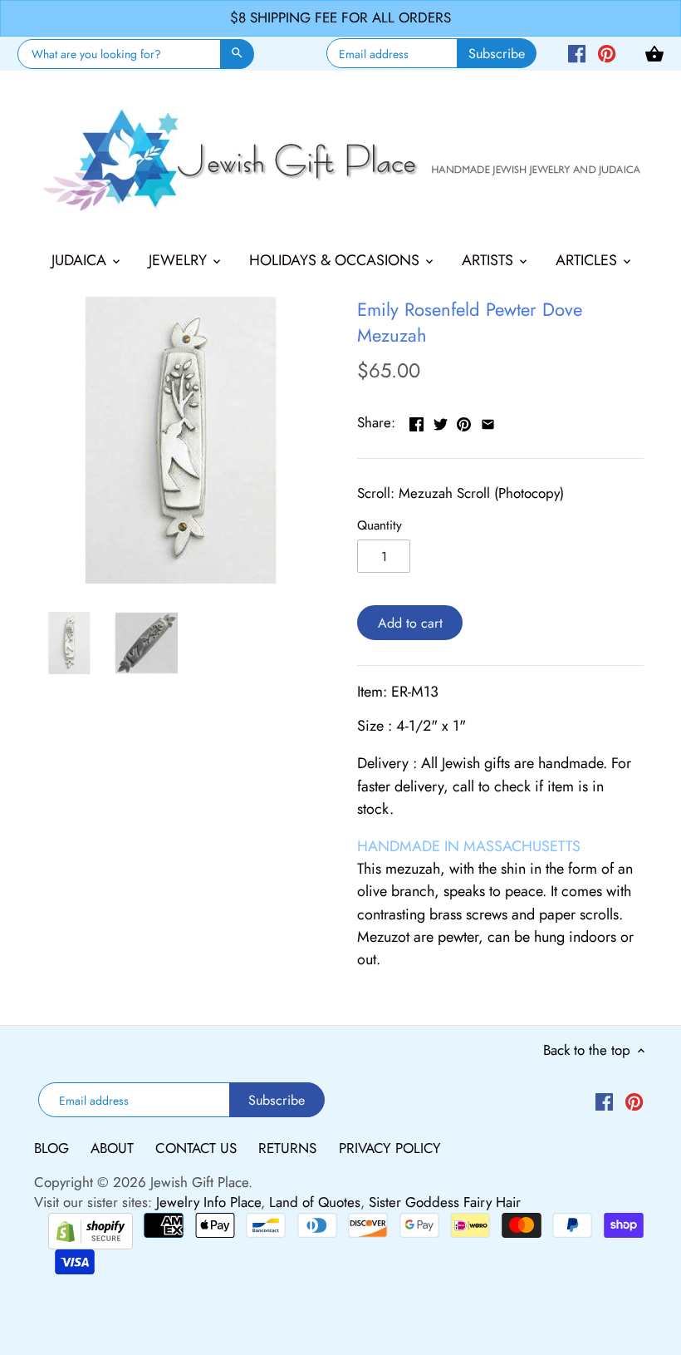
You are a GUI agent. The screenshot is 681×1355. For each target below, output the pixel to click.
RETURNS (289, 1148)
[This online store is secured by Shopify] (90, 1229)
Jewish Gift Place (199, 1182)
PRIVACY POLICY (390, 1148)
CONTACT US (198, 1148)
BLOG (53, 1148)
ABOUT (114, 1148)
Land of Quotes (314, 1202)
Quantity (379, 525)
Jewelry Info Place (208, 1202)
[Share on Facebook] (416, 421)
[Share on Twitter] (441, 421)
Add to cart (410, 623)
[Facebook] (576, 52)
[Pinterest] (606, 52)
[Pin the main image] (464, 421)
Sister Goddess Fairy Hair (445, 1202)
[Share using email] (488, 421)
